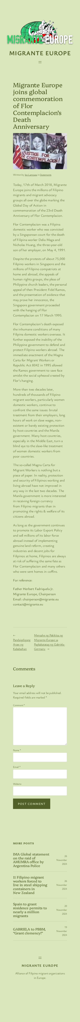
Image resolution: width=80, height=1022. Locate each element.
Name (17, 750)
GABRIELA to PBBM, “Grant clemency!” (29, 931)
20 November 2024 (61, 909)
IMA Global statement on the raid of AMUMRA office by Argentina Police (31, 860)
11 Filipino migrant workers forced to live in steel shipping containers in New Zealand (30, 885)
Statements (45, 174)
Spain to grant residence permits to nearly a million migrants (30, 909)
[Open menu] (40, 62)
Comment (19, 705)
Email (16, 767)
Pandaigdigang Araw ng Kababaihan (22, 644)
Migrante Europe (40, 53)
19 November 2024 (61, 931)
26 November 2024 (61, 860)
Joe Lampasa (31, 174)
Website (17, 784)
